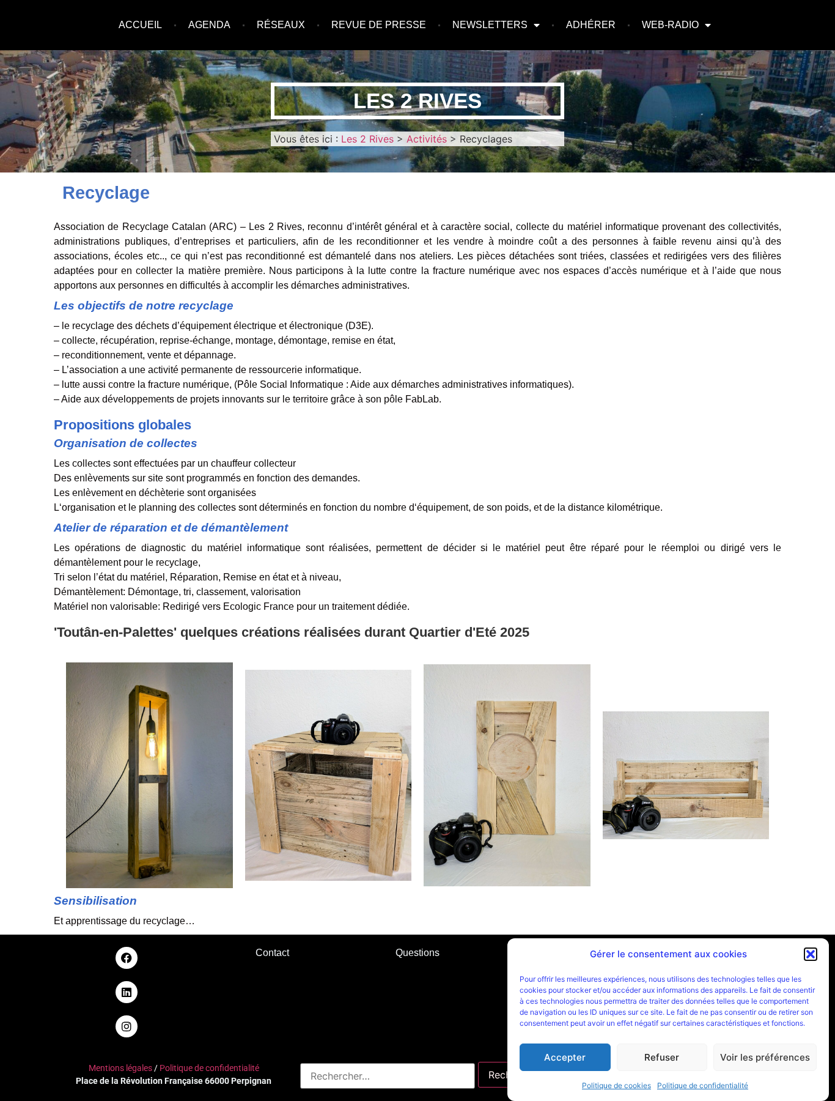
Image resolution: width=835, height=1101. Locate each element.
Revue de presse (378, 25)
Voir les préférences (765, 1057)
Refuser (661, 1057)
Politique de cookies (616, 1085)
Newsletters (490, 25)
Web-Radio (670, 25)
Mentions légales (120, 1068)
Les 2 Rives (417, 101)
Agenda (209, 25)
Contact (272, 952)
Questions (417, 952)
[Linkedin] (127, 992)
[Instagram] (127, 1026)
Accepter (565, 1057)
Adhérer (591, 25)
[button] (810, 954)
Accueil (140, 25)
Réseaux (281, 25)
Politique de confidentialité (702, 1085)
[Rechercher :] (387, 1076)
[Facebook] (127, 958)
